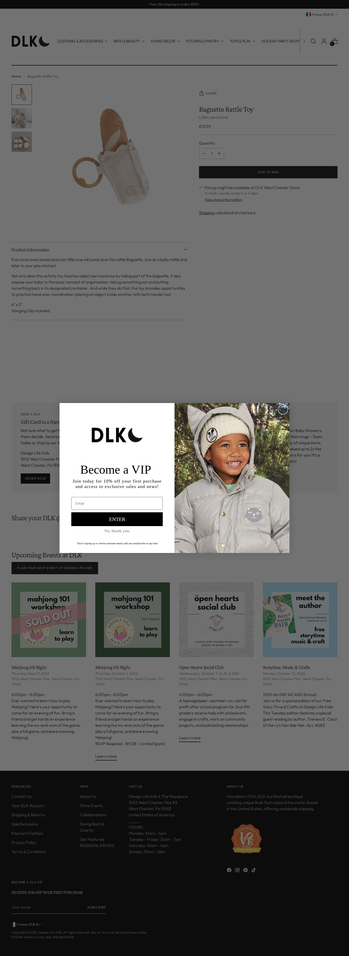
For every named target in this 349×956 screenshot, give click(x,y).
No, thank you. (117, 531)
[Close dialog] (282, 409)
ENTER (117, 519)
